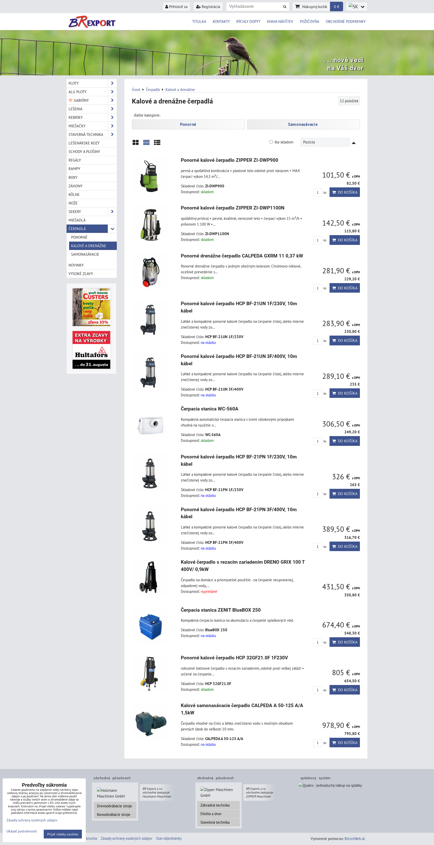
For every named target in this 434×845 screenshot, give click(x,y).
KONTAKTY (221, 21)
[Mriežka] (135, 144)
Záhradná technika (215, 805)
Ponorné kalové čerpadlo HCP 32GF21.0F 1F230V (234, 658)
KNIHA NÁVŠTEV (280, 21)
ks (324, 192)
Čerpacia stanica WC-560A (209, 409)
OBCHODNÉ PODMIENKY (346, 21)
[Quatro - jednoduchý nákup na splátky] (330, 786)
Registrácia (210, 6)
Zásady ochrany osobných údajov (126, 838)
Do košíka (346, 192)
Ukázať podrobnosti (22, 831)
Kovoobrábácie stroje (113, 814)
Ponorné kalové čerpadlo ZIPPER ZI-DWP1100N (232, 208)
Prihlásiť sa (178, 6)
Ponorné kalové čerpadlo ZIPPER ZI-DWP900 (229, 160)
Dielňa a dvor (211, 813)
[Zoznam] (146, 144)
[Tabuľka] (157, 144)
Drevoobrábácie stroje (114, 805)
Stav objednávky (169, 838)
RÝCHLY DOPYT (248, 21)
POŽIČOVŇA (309, 21)
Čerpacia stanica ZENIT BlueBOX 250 (221, 610)
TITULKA (199, 21)
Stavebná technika (215, 822)
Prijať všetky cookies (62, 834)
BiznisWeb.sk (355, 838)
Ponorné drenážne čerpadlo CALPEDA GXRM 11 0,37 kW (242, 256)
